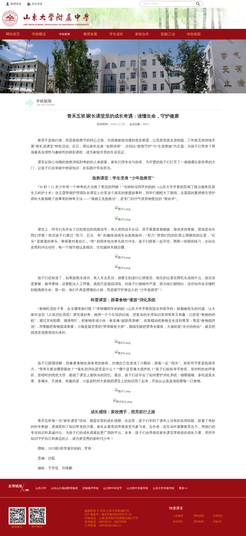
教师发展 (90, 34)
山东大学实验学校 (163, 488)
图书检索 (199, 521)
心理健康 (178, 515)
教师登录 (16, 3)
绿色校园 (194, 34)
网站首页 (13, 34)
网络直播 (199, 515)
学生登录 (37, 3)
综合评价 (178, 521)
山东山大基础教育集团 (64, 488)
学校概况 (39, 34)
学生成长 (116, 34)
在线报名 (218, 515)
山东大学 (41, 488)
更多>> (183, 488)
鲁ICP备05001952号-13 (116, 514)
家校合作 (142, 34)
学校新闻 (64, 34)
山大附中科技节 (112, 488)
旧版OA (217, 521)
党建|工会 (167, 34)
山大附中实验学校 (137, 488)
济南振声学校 (90, 488)
